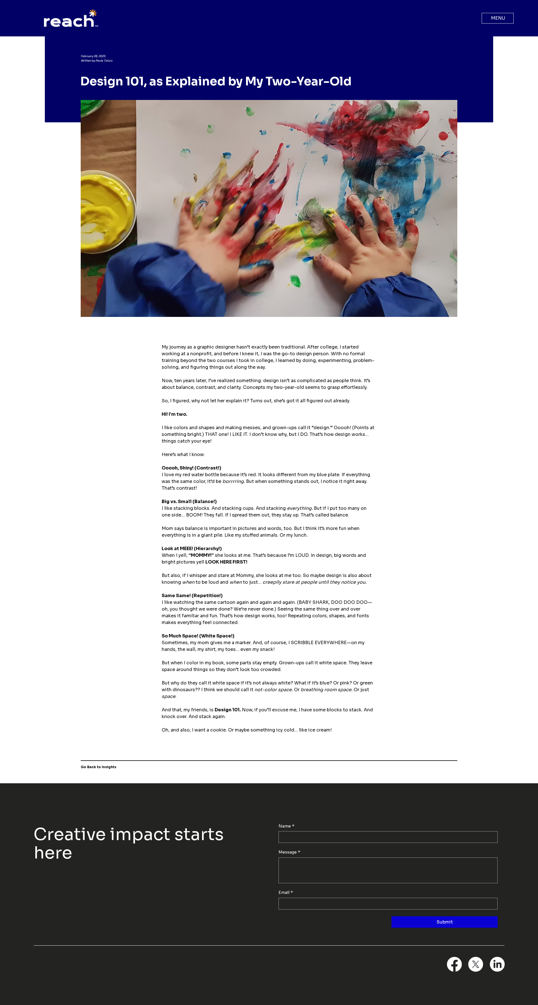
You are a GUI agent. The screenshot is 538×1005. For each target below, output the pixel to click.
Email (286, 892)
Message (289, 852)
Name (286, 826)
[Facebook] (454, 964)
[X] (475, 964)
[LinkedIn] (497, 964)
